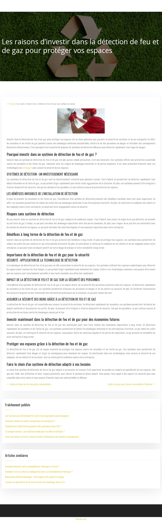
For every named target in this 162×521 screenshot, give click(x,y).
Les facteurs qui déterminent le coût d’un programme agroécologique (37, 415)
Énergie (12, 104)
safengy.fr (27, 167)
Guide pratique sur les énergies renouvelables (30, 384)
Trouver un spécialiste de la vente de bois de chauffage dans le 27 (35, 482)
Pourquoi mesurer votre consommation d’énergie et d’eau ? (32, 466)
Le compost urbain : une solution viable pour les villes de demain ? (35, 431)
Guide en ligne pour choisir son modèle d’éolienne (130, 384)
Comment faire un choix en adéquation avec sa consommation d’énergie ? (39, 471)
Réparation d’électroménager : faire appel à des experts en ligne (34, 476)
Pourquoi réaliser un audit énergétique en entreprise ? (30, 421)
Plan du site (81, 519)
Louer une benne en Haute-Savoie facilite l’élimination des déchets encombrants (42, 436)
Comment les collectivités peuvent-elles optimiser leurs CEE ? (33, 426)
